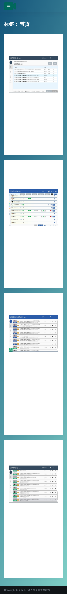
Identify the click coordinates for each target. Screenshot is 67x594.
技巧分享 (13, 40)
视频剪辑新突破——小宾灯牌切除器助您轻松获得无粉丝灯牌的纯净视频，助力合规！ (32, 456)
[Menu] (61, 6)
